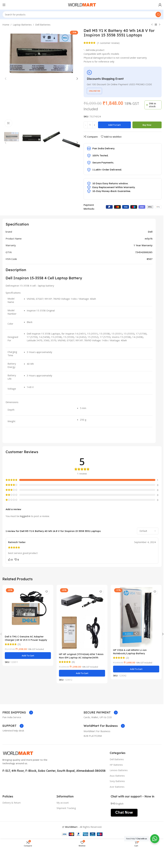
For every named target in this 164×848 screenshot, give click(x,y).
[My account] (160, 5)
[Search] (158, 14)
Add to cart (114, 124)
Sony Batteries (117, 781)
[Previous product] (152, 25)
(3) (19, 644)
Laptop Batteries (22, 24)
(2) (127, 658)
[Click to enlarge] (8, 123)
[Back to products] (156, 25)
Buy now (147, 124)
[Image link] (18, 752)
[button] (5, 78)
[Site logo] (82, 4)
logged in (25, 516)
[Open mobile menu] (4, 5)
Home (5, 24)
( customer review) (108, 42)
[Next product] (160, 25)
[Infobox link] (17, 712)
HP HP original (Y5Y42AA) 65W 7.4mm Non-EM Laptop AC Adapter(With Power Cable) (81, 657)
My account (63, 802)
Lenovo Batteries (119, 770)
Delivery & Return (11, 802)
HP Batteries (116, 764)
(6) (73, 662)
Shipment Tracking (66, 808)
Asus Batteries (117, 775)
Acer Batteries (117, 786)
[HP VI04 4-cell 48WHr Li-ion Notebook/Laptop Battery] (136, 617)
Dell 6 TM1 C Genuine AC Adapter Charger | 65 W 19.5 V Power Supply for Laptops (26, 640)
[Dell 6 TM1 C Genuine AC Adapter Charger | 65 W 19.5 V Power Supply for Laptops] (28, 610)
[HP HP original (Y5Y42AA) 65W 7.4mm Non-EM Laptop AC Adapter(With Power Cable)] (82, 619)
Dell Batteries (42, 24)
